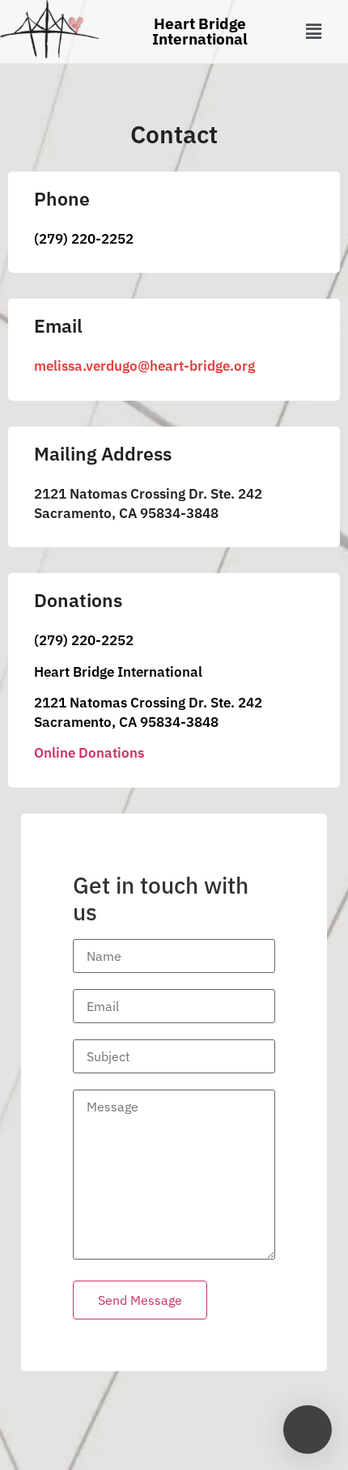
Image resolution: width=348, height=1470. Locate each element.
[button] (313, 31)
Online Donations (89, 753)
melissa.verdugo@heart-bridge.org (144, 366)
